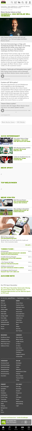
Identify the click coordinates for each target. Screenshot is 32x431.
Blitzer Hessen (19, 339)
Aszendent (3, 375)
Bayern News (19, 322)
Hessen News (19, 303)
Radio (3, 300)
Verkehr (19, 335)
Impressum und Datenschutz (8, 417)
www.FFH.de (11, 298)
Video (22, 429)
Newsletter (19, 388)
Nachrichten (4, 6)
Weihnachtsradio (5, 322)
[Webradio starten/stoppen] (25, 422)
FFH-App (27, 245)
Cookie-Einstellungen (22, 417)
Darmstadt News (20, 313)
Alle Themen (19, 330)
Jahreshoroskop (5, 371)
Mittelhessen (14, 6)
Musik (9, 429)
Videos (17, 367)
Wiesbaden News (20, 307)
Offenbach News (20, 316)
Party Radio (3, 318)
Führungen (18, 397)
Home (3, 429)
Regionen (4, 335)
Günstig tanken (19, 350)
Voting (17, 380)
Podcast (16, 429)
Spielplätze (3, 388)
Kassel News (19, 311)
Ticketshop (3, 399)
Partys (2, 412)
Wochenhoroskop (5, 367)
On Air (18, 360)
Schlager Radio (4, 316)
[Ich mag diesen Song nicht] (29, 422)
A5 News (18, 345)
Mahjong (3, 405)
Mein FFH (30, 1)
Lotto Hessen (4, 401)
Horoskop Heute (5, 363)
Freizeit (3, 384)
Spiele (2, 403)
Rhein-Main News (5, 343)
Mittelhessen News (5, 341)
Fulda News (19, 320)
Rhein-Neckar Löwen (8, 122)
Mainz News (19, 309)
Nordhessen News (5, 337)
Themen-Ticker (7, 249)
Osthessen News (5, 339)
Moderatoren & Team (21, 371)
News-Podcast (19, 375)
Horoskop (4, 360)
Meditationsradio (5, 324)
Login (17, 405)
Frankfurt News (20, 305)
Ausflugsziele (4, 395)
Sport (9, 6)
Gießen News (19, 318)
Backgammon (4, 408)
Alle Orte (18, 328)
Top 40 (2, 326)
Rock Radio (3, 311)
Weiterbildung (19, 403)
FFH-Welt (19, 384)
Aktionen (18, 365)
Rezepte (3, 390)
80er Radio (3, 305)
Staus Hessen (19, 337)
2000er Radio (4, 309)
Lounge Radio (4, 320)
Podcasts (18, 373)
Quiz (2, 410)
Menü (29, 429)
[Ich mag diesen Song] (22, 422)
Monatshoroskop (5, 369)
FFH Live (3, 303)
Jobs (17, 395)
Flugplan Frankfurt (20, 354)
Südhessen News (5, 345)
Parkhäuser (19, 352)
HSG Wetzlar (21, 122)
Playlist (15, 1)
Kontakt (18, 390)
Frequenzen (19, 393)
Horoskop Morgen (5, 365)
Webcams (18, 369)
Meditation (3, 393)
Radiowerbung (19, 401)
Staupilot (19, 1)
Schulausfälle (19, 356)
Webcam (26, 1)
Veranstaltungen (5, 386)
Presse (17, 399)
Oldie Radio (3, 313)
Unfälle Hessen (19, 341)
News (18, 300)
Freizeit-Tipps (4, 397)
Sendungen (18, 363)
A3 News (18, 343)
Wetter (22, 1)
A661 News (19, 348)
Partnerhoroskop (5, 373)
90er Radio (3, 307)
